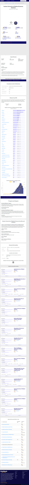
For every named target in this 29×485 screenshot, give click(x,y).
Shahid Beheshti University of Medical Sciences (19, 279)
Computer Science (4, 124)
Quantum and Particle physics (5, 165)
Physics (3, 132)
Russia (23, 476)
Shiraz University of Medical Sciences (19, 359)
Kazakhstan (23, 474)
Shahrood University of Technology (7, 429)
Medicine (3, 110)
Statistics (3, 139)
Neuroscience (3, 153)
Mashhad (16, 475)
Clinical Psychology (4, 177)
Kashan (17, 33)
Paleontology (3, 148)
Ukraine (23, 475)
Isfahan (16, 473)
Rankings (19, 275)
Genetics (3, 117)
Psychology (3, 120)
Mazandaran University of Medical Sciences (19, 329)
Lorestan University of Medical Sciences (18, 379)
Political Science (4, 141)
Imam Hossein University (6, 424)
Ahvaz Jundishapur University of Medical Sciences (18, 349)
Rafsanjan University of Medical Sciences (18, 409)
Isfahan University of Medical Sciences (19, 309)
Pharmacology (3, 160)
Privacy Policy (26, 484)
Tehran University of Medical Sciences (19, 289)
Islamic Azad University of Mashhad (7, 449)
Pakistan (23, 472)
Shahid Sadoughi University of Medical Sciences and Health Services (19, 369)
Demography (3, 172)
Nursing (3, 151)
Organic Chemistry (4, 134)
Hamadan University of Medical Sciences (18, 339)
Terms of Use (22, 484)
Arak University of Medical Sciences (19, 270)
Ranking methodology (4, 482)
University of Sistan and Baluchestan (7, 439)
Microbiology (3, 170)
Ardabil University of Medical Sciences (19, 399)
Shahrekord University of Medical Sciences (19, 299)
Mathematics (3, 136)
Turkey (23, 473)
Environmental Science (4, 129)
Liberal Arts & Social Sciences (5, 122)
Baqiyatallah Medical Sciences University (18, 319)
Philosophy (3, 146)
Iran (4, 33)
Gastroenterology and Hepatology (6, 175)
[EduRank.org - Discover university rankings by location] (2, 0)
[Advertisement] (7, 15)
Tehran (16, 472)
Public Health (3, 158)
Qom (15, 474)
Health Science (3, 167)
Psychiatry (3, 127)
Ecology (3, 163)
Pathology (3, 115)
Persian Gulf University (6, 452)
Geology (3, 144)
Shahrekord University (5, 462)
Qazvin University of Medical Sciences (19, 389)
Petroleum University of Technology (7, 459)
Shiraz (16, 476)
